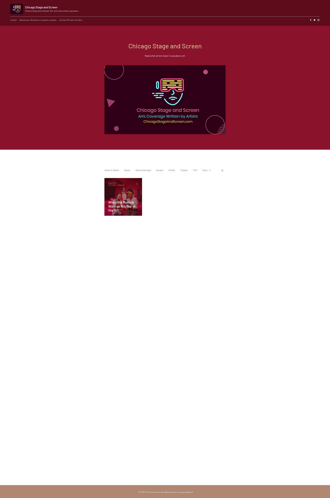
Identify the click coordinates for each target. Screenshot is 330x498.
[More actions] (137, 183)
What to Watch (111, 170)
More (205, 170)
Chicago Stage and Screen (41, 7)
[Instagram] (318, 20)
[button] (222, 170)
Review (159, 170)
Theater (184, 170)
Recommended (143, 170)
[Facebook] (310, 20)
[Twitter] (314, 20)
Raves (127, 170)
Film (195, 170)
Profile (171, 170)
